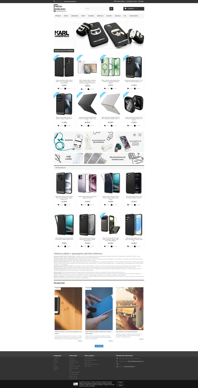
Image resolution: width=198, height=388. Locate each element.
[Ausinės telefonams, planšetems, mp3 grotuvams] (68, 141)
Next (141, 46)
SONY (83, 16)
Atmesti (120, 385)
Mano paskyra (89, 355)
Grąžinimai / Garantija (74, 366)
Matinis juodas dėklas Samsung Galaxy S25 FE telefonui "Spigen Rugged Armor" (87, 239)
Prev (138, 46)
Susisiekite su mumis (132, 1)
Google (118, 16)
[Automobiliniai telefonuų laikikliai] (129, 141)
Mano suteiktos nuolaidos (91, 360)
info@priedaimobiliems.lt (129, 366)
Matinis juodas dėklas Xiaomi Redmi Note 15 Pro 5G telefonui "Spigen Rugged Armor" (64, 198)
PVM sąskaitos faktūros (74, 372)
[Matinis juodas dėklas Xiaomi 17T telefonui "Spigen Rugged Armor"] (64, 103)
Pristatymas (72, 364)
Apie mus (71, 358)
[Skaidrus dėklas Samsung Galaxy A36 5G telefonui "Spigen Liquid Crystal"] (110, 183)
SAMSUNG (74, 16)
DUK (70, 370)
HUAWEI (91, 16)
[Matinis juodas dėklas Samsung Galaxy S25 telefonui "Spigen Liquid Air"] (133, 224)
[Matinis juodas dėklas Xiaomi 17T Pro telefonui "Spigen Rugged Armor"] (133, 66)
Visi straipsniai (99, 346)
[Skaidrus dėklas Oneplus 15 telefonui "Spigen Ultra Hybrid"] (87, 183)
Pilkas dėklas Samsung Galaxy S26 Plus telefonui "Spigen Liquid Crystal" (64, 238)
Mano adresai (88, 362)
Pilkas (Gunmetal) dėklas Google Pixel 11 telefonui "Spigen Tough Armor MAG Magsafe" (111, 239)
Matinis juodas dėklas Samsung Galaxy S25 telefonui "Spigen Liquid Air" (134, 239)
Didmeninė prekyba (74, 362)
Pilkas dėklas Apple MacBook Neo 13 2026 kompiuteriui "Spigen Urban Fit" (111, 118)
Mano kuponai (88, 366)
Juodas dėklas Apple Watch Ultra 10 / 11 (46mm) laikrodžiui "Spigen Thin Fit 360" (134, 119)
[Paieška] (111, 8)
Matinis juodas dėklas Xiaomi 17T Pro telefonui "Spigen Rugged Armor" (134, 81)
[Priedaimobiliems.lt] (68, 8)
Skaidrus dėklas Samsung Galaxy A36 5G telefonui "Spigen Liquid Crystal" (110, 198)
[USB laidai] (68, 158)
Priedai (58, 16)
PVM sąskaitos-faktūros (119, 1)
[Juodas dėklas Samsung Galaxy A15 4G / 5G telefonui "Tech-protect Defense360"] (99, 35)
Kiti (125, 16)
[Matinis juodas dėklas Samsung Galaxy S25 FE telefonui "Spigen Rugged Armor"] (87, 224)
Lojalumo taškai (73, 376)
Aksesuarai (133, 16)
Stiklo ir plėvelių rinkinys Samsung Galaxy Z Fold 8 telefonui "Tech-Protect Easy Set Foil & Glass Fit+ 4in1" (87, 82)
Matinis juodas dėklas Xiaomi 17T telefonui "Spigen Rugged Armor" (64, 118)
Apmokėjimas (72, 360)
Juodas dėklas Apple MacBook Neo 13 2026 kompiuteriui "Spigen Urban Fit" (87, 119)
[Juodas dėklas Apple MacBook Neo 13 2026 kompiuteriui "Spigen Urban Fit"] (87, 103)
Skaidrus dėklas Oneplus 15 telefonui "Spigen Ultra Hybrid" (87, 197)
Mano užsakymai (89, 358)
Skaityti (80, 341)
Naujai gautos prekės (64, 51)
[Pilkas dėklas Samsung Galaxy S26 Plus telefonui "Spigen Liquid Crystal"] (64, 224)
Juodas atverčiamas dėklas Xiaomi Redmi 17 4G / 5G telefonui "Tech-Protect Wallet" (64, 81)
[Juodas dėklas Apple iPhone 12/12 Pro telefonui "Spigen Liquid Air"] (133, 183)
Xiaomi (109, 16)
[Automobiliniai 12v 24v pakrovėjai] (99, 141)
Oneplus (100, 16)
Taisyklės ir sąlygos (74, 368)
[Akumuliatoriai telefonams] (114, 158)
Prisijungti (140, 1)
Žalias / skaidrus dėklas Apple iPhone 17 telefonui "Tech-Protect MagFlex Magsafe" (111, 81)
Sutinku (120, 382)
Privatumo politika (73, 374)
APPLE (66, 16)
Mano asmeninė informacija (91, 364)
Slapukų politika (73, 378)
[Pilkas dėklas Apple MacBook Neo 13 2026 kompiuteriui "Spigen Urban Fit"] (110, 103)
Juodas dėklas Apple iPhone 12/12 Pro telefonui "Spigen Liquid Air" (133, 197)
